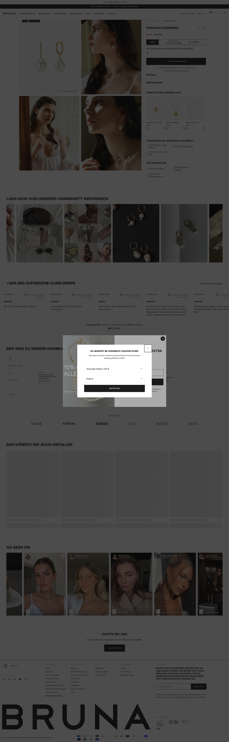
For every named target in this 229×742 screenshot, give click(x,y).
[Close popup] (148, 348)
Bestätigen (114, 388)
